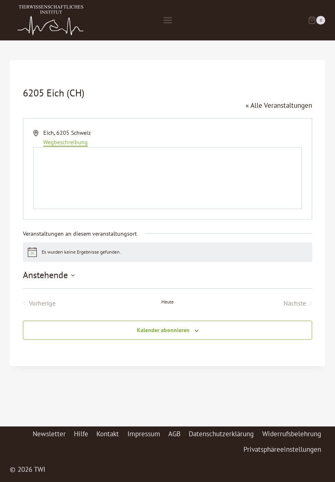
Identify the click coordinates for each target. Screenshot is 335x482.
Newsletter (49, 433)
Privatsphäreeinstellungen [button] (282, 449)
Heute (167, 302)
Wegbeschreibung (65, 142)
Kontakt (107, 433)
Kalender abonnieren (163, 330)
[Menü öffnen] (167, 20)
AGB (174, 433)
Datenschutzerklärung (221, 433)
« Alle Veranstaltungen (279, 105)
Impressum (143, 433)
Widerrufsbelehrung (291, 433)
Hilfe (81, 433)
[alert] (167, 252)
